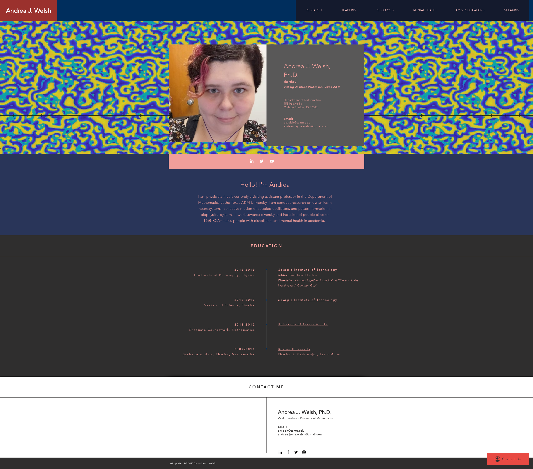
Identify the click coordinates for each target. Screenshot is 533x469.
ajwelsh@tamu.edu (297, 122)
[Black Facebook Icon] (288, 452)
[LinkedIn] (251, 161)
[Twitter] (261, 161)
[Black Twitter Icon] (296, 452)
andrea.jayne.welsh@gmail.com (306, 126)
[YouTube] (271, 161)
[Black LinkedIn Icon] (280, 452)
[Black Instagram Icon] (304, 452)
